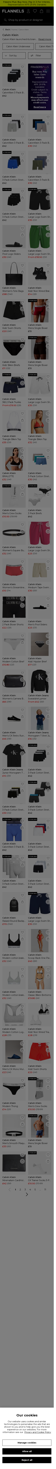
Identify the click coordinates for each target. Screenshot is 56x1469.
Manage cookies (27, 1442)
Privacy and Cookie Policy (37, 1432)
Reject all (27, 1460)
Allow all (27, 1451)
